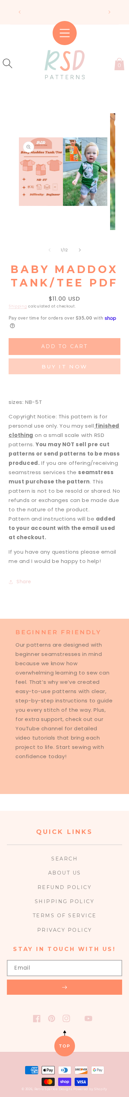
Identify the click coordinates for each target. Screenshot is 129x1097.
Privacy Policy (64, 930)
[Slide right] (79, 250)
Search (64, 859)
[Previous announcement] (19, 12)
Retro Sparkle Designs (53, 1089)
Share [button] (24, 581)
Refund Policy (64, 887)
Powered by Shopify (90, 1089)
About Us (64, 873)
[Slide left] (49, 250)
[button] (7, 63)
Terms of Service (65, 915)
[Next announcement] (109, 12)
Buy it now (65, 366)
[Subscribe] (64, 987)
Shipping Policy (65, 901)
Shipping (18, 306)
